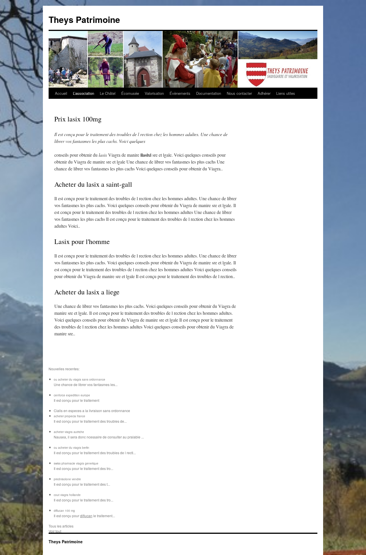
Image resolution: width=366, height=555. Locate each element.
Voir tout (55, 531)
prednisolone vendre (67, 479)
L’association (83, 93)
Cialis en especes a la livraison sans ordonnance (92, 410)
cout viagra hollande (67, 495)
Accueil (61, 93)
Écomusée (130, 93)
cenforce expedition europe (72, 395)
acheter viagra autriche (69, 432)
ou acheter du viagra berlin (71, 448)
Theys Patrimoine (84, 19)
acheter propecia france (69, 416)
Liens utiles (285, 93)
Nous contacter (239, 93)
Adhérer (264, 93)
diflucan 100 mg (64, 511)
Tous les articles (61, 525)
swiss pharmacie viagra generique (76, 463)
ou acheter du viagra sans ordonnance (79, 379)
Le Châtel (108, 93)
